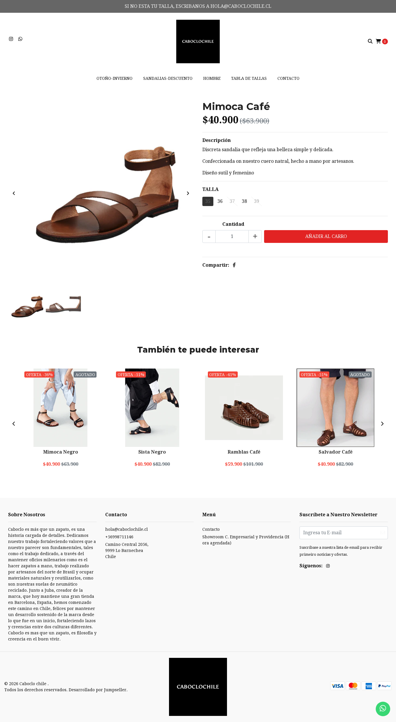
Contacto (288, 78)
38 (244, 201)
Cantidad (233, 224)
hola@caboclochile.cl (126, 529)
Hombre (212, 78)
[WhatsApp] (20, 39)
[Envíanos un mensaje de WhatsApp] (383, 709)
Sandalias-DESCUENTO (167, 78)
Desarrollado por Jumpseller (97, 689)
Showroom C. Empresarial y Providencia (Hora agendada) (245, 540)
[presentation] (14, 193)
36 (220, 201)
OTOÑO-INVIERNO (114, 78)
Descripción (216, 140)
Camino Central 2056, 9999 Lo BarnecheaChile (126, 550)
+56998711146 (119, 537)
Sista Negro (152, 452)
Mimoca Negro (60, 452)
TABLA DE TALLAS (249, 78)
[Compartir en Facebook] (234, 265)
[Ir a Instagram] (11, 39)
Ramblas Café (244, 452)
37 (232, 201)
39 (256, 201)
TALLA (210, 189)
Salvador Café (336, 452)
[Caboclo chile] (198, 41)
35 (207, 201)
